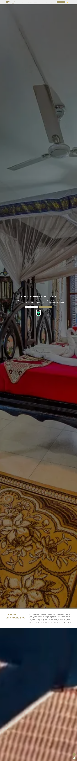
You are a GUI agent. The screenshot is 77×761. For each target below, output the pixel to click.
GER (69, 2)
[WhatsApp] (74, 758)
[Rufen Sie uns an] (74, 754)
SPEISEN (30, 2)
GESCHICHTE (36, 2)
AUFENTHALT (24, 2)
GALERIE (50, 2)
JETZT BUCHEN (61, 2)
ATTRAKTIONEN (43, 2)
